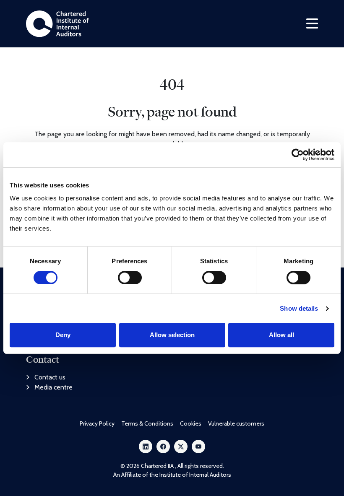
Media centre (53, 387)
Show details (299, 308)
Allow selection (172, 334)
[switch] (130, 277)
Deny (62, 334)
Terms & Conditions (147, 423)
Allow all (281, 334)
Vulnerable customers (236, 423)
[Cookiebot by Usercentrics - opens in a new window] (297, 154)
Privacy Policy (97, 423)
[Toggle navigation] (312, 24)
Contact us (49, 377)
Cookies (190, 423)
